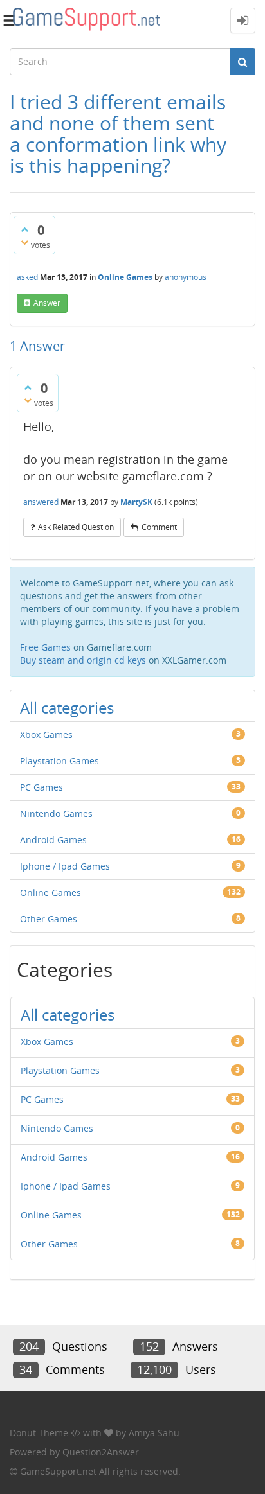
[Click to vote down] (24, 242)
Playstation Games (59, 761)
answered (41, 502)
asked (27, 277)
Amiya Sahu (154, 1433)
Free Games (45, 647)
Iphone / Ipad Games (65, 866)
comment (159, 527)
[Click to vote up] (24, 229)
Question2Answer (100, 1452)
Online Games (125, 277)
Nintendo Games (56, 813)
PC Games (41, 787)
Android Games (53, 840)
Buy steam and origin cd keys (83, 660)
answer (46, 302)
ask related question (76, 527)
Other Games (48, 919)
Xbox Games (46, 734)
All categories (67, 707)
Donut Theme (39, 1433)
